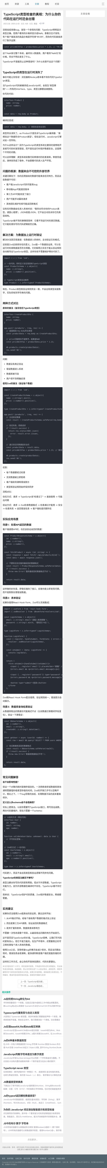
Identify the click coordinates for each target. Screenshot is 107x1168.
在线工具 (18, 1159)
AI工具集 (51, 1159)
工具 (27, 4)
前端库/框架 (60, 1159)
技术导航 (10, 1159)
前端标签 (43, 1159)
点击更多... (33, 1139)
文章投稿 (85, 13)
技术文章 (27, 1159)
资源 (17, 4)
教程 (47, 4)
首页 (7, 4)
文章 (37, 4)
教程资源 (35, 1159)
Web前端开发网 (20, 1162)
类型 (35, 24)
